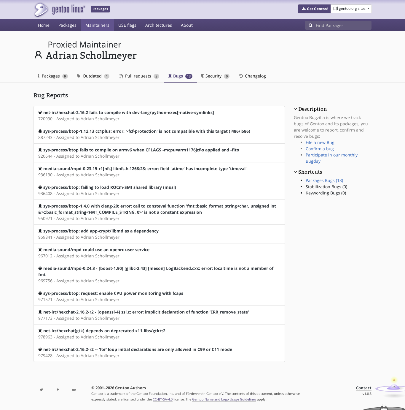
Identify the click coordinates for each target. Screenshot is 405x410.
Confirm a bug (320, 148)
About (187, 25)
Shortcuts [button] (310, 172)
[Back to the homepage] (59, 9)
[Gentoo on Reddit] (74, 390)
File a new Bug (320, 142)
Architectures (158, 25)
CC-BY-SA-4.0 (163, 399)
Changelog (255, 76)
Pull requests (140, 76)
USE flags (127, 25)
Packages (67, 25)
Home (44, 25)
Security (215, 76)
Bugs (181, 76)
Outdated (95, 76)
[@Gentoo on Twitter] (42, 390)
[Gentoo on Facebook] (58, 390)
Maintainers (97, 25)
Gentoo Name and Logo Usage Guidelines (224, 399)
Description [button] (312, 109)
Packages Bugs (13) (324, 180)
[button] (314, 8)
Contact (363, 387)
